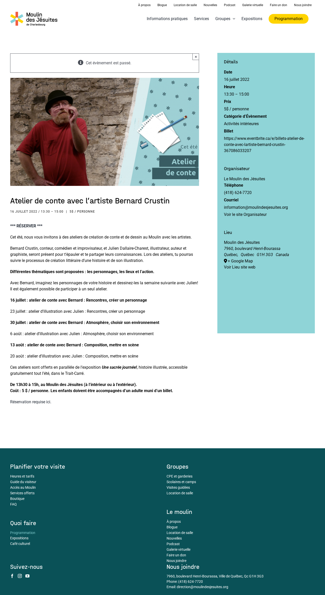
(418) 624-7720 (190, 581)
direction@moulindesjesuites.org (202, 587)
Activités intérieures (241, 123)
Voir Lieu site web (239, 267)
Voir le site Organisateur (245, 214)
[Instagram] (20, 576)
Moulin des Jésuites (242, 242)
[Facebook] (12, 576)
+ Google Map (240, 261)
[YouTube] (27, 576)
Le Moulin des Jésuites (244, 178)
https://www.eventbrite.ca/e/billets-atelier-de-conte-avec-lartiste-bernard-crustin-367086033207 (264, 144)
